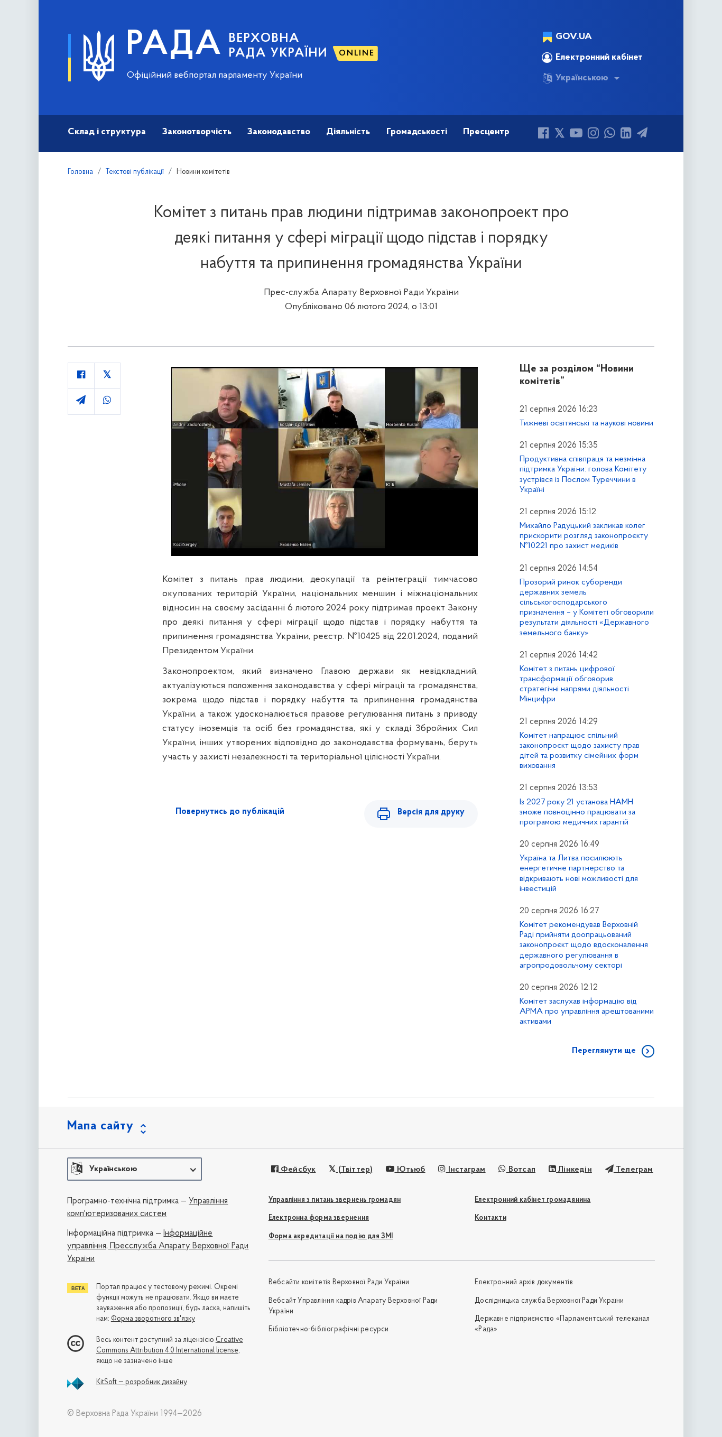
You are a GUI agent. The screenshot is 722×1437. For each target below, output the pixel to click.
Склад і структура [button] (107, 132)
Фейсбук (297, 1169)
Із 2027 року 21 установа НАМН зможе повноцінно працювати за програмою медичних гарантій (577, 812)
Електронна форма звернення (319, 1218)
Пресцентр (486, 132)
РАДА (174, 45)
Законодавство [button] (278, 132)
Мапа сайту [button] (100, 1126)
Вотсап (520, 1169)
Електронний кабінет (599, 57)
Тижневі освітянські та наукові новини (586, 423)
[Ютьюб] (576, 134)
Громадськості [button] (416, 132)
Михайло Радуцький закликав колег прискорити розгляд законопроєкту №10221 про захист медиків (584, 536)
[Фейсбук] (543, 134)
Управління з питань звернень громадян (335, 1200)
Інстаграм (465, 1169)
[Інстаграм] (593, 134)
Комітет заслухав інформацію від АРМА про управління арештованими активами (587, 1011)
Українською (582, 78)
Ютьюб (409, 1169)
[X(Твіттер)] (559, 134)
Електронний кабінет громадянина (532, 1200)
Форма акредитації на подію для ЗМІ (331, 1236)
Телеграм (633, 1169)
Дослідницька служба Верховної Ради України (549, 1301)
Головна (80, 172)
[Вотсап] (609, 134)
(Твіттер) (354, 1169)
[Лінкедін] (626, 134)
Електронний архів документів (524, 1282)
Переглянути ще (604, 1050)
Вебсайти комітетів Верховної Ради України (339, 1282)
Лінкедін (574, 1169)
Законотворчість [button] (197, 132)
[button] (134, 1169)
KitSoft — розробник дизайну (141, 1382)
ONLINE (357, 53)
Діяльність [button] (348, 132)
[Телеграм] (642, 134)
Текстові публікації (135, 172)
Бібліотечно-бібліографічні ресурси (329, 1329)
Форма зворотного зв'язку (153, 1319)
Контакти (490, 1218)
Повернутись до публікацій (229, 812)
